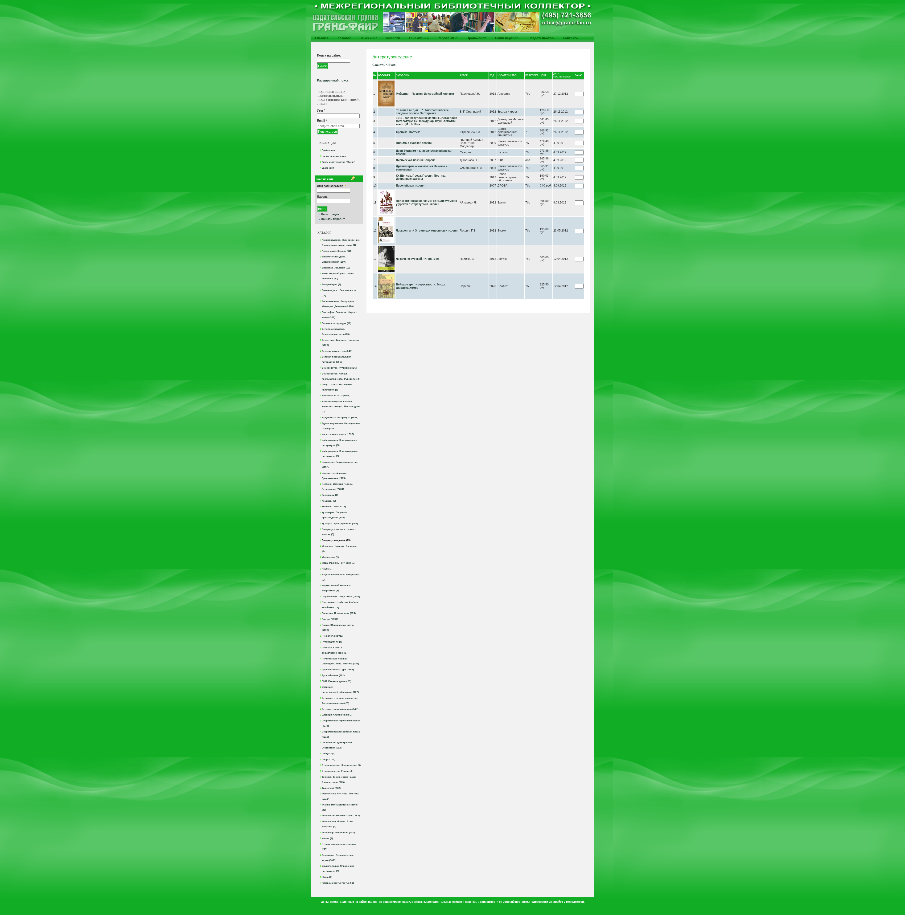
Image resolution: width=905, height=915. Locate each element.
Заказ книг (368, 38)
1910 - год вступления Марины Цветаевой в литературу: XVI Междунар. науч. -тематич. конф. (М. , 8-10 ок (426, 121)
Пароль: (323, 196)
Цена (543, 75)
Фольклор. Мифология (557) (338, 832)
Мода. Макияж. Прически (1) (338, 562)
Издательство (542, 38)
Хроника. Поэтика (408, 132)
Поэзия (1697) (330, 619)
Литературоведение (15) (336, 540)
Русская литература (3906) (338, 669)
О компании (419, 38)
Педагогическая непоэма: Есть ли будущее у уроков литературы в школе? (426, 202)
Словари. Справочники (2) (337, 714)
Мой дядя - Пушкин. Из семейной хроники (425, 93)
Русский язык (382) (333, 675)
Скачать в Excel (384, 65)
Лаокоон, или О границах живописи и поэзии (426, 230)
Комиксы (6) (329, 501)
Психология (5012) (332, 635)
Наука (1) (327, 568)
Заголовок (403, 75)
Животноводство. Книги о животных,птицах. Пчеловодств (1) (341, 406)
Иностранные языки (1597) (338, 434)
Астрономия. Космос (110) (337, 251)
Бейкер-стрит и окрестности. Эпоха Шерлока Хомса (420, 286)
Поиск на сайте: (329, 55)
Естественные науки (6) (336, 395)
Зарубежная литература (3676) (340, 417)
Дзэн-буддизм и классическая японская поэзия (424, 152)
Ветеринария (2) (331, 284)
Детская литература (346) (337, 351)
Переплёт (531, 75)
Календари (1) (330, 495)
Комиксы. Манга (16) (334, 506)
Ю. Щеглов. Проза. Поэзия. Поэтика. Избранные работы (421, 177)
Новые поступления (334, 156)
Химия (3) (327, 838)
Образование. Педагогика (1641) (341, 596)
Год (492, 75)
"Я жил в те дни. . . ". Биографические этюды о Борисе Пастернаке (422, 112)
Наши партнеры (508, 38)
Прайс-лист (476, 38)
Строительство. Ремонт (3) (337, 771)
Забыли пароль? (333, 219)
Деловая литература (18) (336, 323)
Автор (464, 75)
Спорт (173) (328, 759)
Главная (322, 38)
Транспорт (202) (331, 788)
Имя (321, 110)
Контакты (571, 38)
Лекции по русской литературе (417, 258)
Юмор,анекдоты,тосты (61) (338, 883)
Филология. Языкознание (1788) (341, 815)
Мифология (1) (330, 557)
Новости (393, 38)
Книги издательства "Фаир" (338, 162)
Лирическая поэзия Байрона (416, 160)
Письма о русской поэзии (414, 143)
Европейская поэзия (410, 185)
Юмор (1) (327, 877)
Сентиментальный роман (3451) (340, 709)
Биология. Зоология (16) (336, 267)
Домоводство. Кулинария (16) (339, 367)
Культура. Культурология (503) (340, 523)
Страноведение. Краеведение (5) (341, 765)
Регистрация (330, 214)
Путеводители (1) (332, 641)
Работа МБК (448, 38)
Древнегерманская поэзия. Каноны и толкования (421, 168)
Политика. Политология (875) (339, 613)
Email (322, 120)
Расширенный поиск (333, 80)
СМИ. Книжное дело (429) (336, 681)
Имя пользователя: (331, 186)
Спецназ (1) (328, 753)
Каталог (344, 38)
